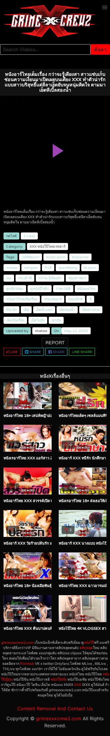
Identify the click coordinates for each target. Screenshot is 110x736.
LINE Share (82, 352)
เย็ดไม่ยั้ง (38, 320)
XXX (33, 246)
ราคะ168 (63, 289)
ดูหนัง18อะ (14, 289)
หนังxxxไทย (86, 289)
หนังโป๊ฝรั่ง (58, 679)
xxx (8, 278)
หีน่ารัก (11, 310)
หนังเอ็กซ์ (75, 299)
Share (34, 352)
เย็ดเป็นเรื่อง (15, 320)
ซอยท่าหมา (77, 278)
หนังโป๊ (89, 642)
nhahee (41, 331)
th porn (90, 268)
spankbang (67, 268)
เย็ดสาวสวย (91, 310)
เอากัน (56, 320)
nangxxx (31, 268)
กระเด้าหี (25, 278)
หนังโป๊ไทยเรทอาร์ (51, 246)
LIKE (13, 352)
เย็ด (26, 310)
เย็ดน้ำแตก (44, 310)
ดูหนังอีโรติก (39, 289)
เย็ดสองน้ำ (67, 310)
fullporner (80, 257)
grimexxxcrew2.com (17, 642)
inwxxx (11, 268)
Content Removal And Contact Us (55, 708)
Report (55, 343)
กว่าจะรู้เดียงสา (50, 278)
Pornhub (27, 663)
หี (90, 299)
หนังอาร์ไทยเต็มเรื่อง (21, 299)
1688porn (30, 257)
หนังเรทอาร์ (53, 299)
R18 (48, 268)
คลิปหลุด (86, 648)
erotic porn (55, 257)
